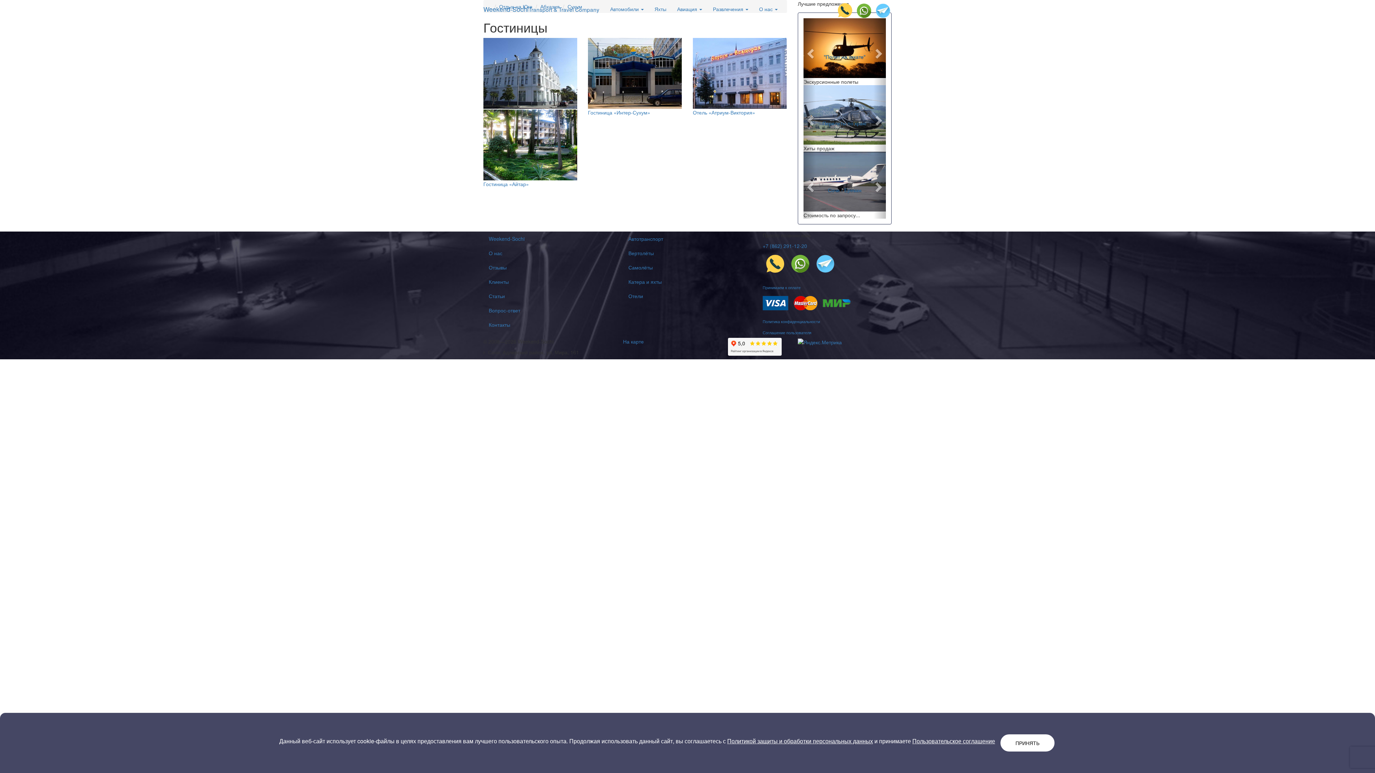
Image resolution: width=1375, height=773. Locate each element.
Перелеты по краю (844, 123)
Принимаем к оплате (782, 287)
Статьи (497, 296)
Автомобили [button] (625, 9)
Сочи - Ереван (845, 190)
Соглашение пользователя (787, 332)
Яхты (660, 9)
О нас (495, 253)
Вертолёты (641, 253)
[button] (810, 51)
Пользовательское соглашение (953, 741)
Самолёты (640, 267)
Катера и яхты (645, 281)
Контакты (499, 324)
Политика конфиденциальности (791, 321)
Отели (635, 296)
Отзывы (498, 267)
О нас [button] (766, 9)
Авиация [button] (688, 9)
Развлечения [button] (729, 9)
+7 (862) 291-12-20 (785, 245)
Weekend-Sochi (541, 9)
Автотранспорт (645, 238)
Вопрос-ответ (504, 310)
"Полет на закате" (844, 56)
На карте (633, 341)
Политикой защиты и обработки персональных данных (800, 741)
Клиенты (499, 281)
